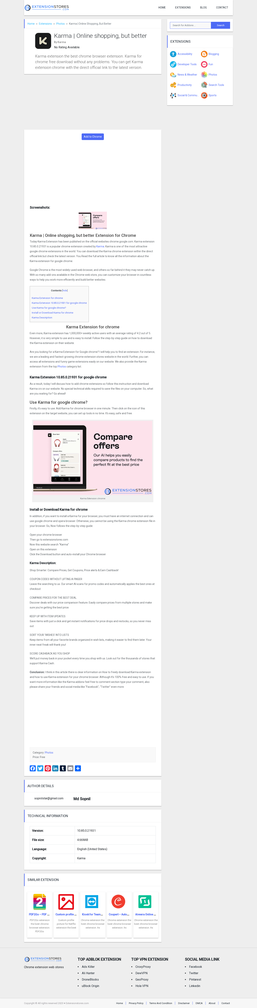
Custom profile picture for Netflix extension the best (66, 924)
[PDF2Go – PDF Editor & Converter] (40, 900)
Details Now (40, 935)
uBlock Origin (90, 986)
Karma (100, 246)
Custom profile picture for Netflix (76, 914)
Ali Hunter (88, 973)
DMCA (199, 1003)
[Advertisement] (92, 102)
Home (162, 7)
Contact (222, 7)
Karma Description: (42, 317)
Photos (60, 23)
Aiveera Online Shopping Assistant (156, 914)
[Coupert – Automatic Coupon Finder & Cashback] (119, 900)
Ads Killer (88, 967)
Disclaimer (184, 1003)
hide (65, 290)
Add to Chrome (93, 136)
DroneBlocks (90, 979)
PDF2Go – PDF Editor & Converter (49, 914)
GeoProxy (141, 979)
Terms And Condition (160, 1003)
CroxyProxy (143, 967)
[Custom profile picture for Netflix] (66, 900)
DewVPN (141, 973)
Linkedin (194, 986)
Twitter (193, 973)
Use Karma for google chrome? (49, 307)
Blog (203, 7)
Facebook (195, 967)
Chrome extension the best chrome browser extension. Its (92, 924)
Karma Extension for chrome (47, 298)
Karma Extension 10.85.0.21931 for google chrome (59, 302)
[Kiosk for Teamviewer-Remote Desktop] (93, 900)
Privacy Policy (136, 1003)
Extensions (183, 7)
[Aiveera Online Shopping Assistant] (146, 900)
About (212, 1003)
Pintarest (195, 979)
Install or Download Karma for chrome (52, 312)
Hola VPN (141, 986)
